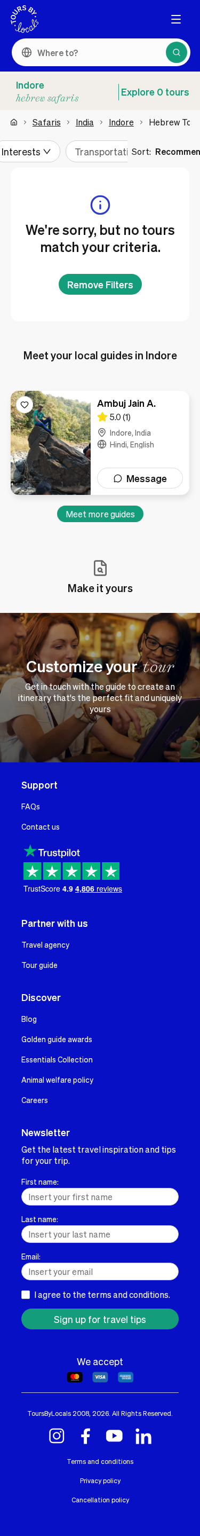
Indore (121, 122)
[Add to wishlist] (24, 404)
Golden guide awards (56, 1039)
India (85, 122)
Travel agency (45, 944)
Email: (31, 1256)
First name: (40, 1181)
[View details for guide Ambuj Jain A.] (100, 443)
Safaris (47, 122)
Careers (34, 1100)
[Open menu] (176, 19)
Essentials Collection (57, 1059)
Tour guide (39, 965)
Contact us (40, 826)
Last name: (39, 1219)
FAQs (30, 806)
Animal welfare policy (57, 1079)
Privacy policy (100, 1480)
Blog (29, 1018)
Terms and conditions (100, 1461)
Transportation (107, 151)
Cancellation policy (100, 1499)
